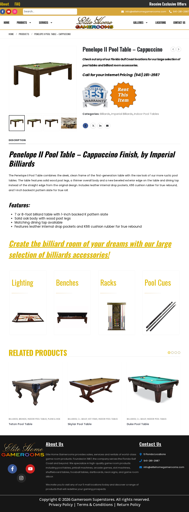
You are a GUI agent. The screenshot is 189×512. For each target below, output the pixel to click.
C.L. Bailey (82, 419)
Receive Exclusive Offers (167, 4)
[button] (169, 352)
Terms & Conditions (95, 504)
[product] (35, 388)
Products (22, 22)
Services (43, 22)
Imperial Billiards (122, 114)
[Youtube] (8, 11)
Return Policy (128, 504)
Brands (23, 419)
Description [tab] (17, 140)
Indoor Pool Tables (146, 114)
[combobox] (50, 11)
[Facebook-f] (2, 11)
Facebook (85, 126)
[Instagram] (14, 11)
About (4, 4)
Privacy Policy (61, 504)
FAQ (17, 4)
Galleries (138, 22)
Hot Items (92, 419)
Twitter (93, 126)
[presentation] (9, 80)
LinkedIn (100, 126)
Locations (160, 22)
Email (107, 126)
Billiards (105, 114)
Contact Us (179, 22)
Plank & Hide (54, 419)
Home (6, 22)
